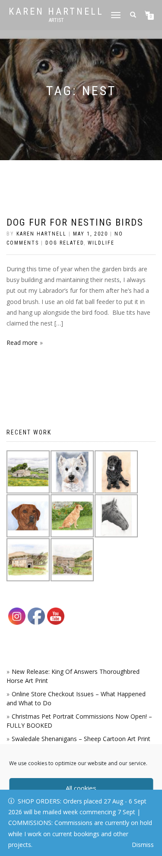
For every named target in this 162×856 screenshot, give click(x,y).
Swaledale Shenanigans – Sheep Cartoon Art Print (81, 739)
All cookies (81, 788)
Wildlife (101, 243)
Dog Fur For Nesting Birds (74, 222)
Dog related (64, 243)
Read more (22, 342)
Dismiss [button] (143, 844)
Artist (56, 20)
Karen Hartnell (56, 11)
